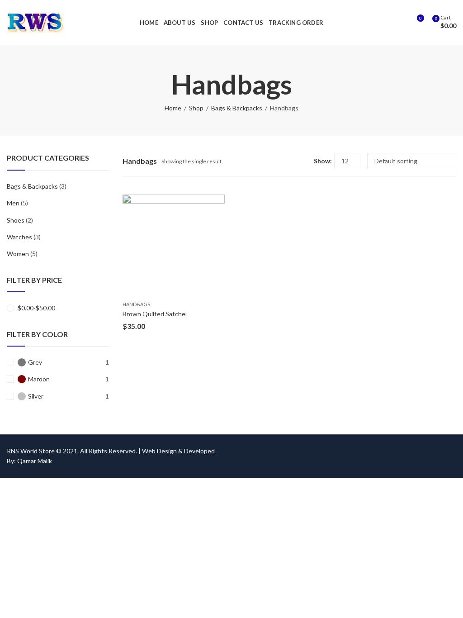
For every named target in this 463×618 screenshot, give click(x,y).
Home (173, 108)
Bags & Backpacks (236, 108)
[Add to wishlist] (218, 202)
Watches (19, 237)
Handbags (136, 304)
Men (13, 203)
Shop (196, 108)
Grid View (290, 161)
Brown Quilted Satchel (155, 314)
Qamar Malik (34, 461)
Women (18, 253)
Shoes (15, 220)
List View (303, 161)
